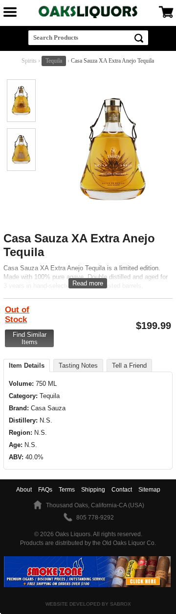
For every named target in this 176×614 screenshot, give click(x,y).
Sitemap (149, 489)
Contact (121, 489)
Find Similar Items (29, 338)
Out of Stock (17, 314)
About (24, 489)
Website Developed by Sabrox (88, 604)
